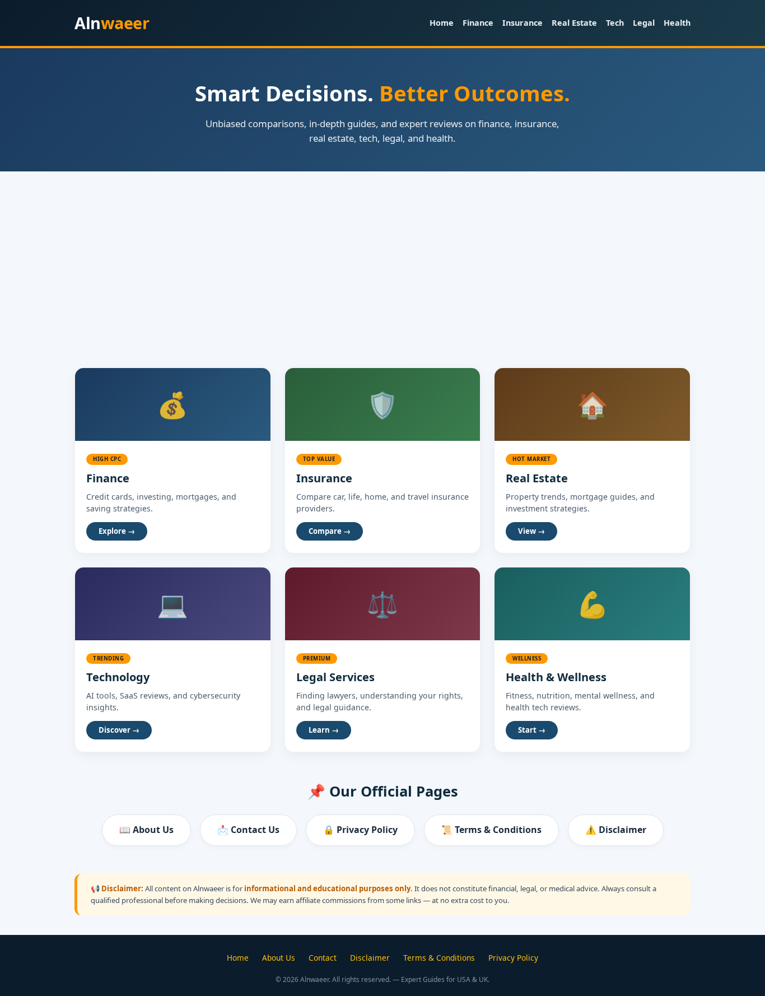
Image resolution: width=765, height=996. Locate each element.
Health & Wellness (556, 677)
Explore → (117, 531)
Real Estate (574, 22)
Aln (111, 23)
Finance (478, 22)
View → (531, 531)
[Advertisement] (382, 255)
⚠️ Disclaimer (615, 829)
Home (442, 22)
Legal (644, 22)
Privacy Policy (513, 957)
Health (677, 22)
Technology (118, 677)
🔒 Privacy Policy (360, 829)
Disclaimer (370, 957)
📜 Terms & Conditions (491, 829)
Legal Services (335, 677)
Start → (531, 730)
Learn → (324, 730)
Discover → (119, 730)
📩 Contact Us (248, 829)
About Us (278, 957)
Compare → (330, 531)
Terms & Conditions (439, 957)
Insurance (522, 22)
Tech (615, 22)
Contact (323, 957)
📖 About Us (146, 829)
